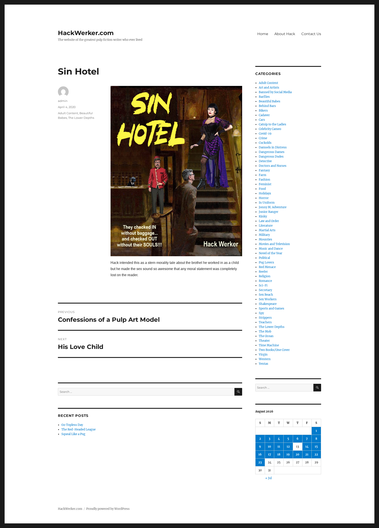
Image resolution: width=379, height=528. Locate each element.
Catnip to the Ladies (272, 124)
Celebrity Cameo (270, 129)
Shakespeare (268, 304)
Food (262, 189)
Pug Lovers (266, 262)
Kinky (263, 216)
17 (269, 454)
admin (63, 101)
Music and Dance (271, 249)
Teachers (265, 322)
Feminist (265, 184)
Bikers (263, 110)
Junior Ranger (268, 212)
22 (316, 454)
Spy (261, 313)
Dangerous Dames (271, 152)
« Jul (268, 478)
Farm (262, 175)
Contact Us (311, 34)
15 (316, 446)
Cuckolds (265, 143)
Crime (263, 138)
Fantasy (264, 170)
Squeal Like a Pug (73, 434)
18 (278, 454)
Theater (264, 341)
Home (262, 34)
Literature (266, 226)
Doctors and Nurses (272, 166)
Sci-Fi (263, 285)
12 (288, 446)
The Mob (265, 331)
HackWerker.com (86, 33)
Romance (265, 281)
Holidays (265, 193)
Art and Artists (269, 87)
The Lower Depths (81, 117)
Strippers (265, 318)
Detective (265, 161)
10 (269, 446)
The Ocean (266, 336)
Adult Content (68, 113)
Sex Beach (266, 295)
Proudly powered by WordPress (108, 509)
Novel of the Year (270, 253)
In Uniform (267, 202)
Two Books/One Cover (274, 350)
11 (278, 446)
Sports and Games (271, 308)
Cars (262, 120)
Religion (264, 276)
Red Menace (267, 267)
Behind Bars (267, 106)
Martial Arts (267, 230)
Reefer (263, 272)
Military (264, 235)
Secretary (265, 290)
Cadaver (264, 115)
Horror (264, 198)
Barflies (264, 97)
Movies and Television (274, 244)
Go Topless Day (72, 425)
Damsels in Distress (273, 147)
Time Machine (269, 345)
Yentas (263, 364)
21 (306, 454)
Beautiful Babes (269, 101)
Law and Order (269, 221)
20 (297, 454)
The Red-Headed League (78, 429)
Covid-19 (265, 133)
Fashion (264, 179)
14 (307, 446)
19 (288, 454)
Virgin (263, 354)
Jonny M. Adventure (272, 207)
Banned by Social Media (275, 92)
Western (265, 359)
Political (264, 258)
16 (260, 454)
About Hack (284, 34)
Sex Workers (268, 299)
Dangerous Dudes (271, 156)
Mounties (265, 239)
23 (260, 462)
